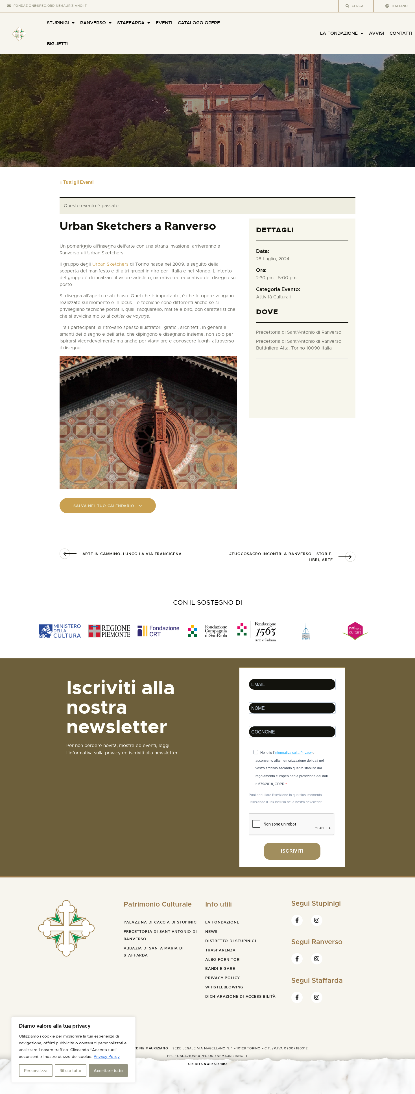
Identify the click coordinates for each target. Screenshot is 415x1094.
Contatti (401, 33)
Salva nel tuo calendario (103, 505)
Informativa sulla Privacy (293, 753)
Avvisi (376, 33)
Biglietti (57, 44)
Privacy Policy (107, 1056)
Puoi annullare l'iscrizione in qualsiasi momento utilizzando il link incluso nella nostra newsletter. (285, 798)
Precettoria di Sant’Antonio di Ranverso (298, 332)
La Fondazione (339, 33)
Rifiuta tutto (70, 1070)
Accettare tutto (108, 1070)
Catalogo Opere (199, 23)
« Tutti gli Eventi (76, 182)
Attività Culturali (273, 297)
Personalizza (35, 1070)
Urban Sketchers (110, 264)
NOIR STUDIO (215, 1064)
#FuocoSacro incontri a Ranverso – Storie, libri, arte (281, 556)
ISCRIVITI (292, 851)
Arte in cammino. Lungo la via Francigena (132, 553)
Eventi (164, 23)
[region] (73, 1050)
